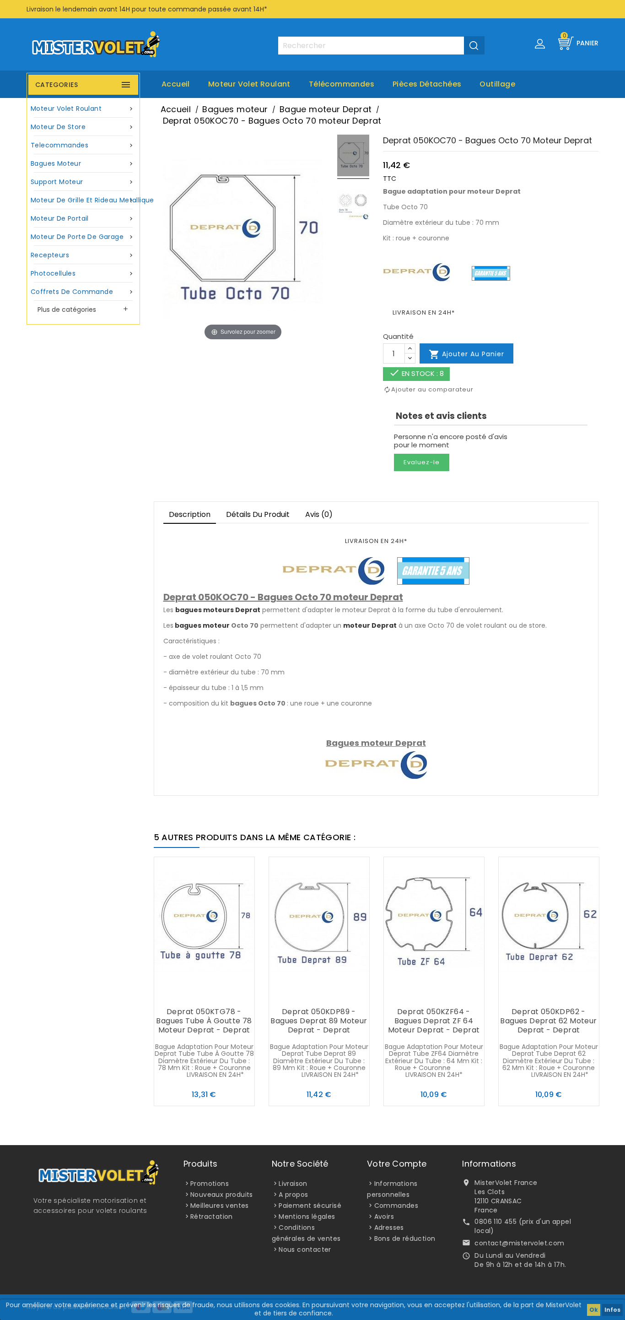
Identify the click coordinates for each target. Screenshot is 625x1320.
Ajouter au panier (466, 354)
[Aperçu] (222, 994)
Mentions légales (307, 1216)
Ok (593, 1310)
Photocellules (83, 273)
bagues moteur (202, 625)
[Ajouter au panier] (186, 994)
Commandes (396, 1205)
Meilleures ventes (219, 1205)
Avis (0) (319, 514)
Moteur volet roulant (249, 84)
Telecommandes (83, 145)
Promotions (209, 1183)
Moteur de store (83, 126)
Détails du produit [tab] (258, 514)
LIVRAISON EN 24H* (424, 312)
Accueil (176, 84)
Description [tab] (189, 514)
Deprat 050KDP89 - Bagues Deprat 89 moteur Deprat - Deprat (318, 1020)
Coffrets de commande (83, 291)
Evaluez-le (422, 462)
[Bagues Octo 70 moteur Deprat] (353, 157)
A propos (293, 1194)
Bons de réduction (405, 1238)
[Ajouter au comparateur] (204, 994)
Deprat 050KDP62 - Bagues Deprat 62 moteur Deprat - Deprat (548, 1020)
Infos (612, 1310)
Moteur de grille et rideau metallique (84, 200)
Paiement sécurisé (310, 1205)
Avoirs (384, 1216)
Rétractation (211, 1216)
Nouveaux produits (221, 1194)
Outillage (497, 84)
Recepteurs (83, 255)
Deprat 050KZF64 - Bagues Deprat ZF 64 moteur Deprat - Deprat (434, 1020)
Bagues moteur (83, 163)
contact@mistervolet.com (519, 1243)
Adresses (389, 1227)
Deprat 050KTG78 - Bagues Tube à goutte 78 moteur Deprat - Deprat (204, 1020)
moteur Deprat (370, 625)
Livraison (293, 1183)
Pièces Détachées (427, 84)
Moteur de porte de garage (83, 236)
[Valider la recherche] (474, 45)
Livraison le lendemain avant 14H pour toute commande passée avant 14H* (147, 9)
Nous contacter (305, 1249)
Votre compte (396, 1163)
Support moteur (83, 181)
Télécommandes (341, 84)
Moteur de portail (83, 218)
